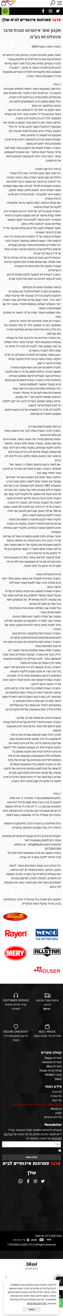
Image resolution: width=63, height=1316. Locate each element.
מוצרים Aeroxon (52, 1062)
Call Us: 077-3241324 (48, 1236)
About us (56, 1109)
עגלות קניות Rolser (50, 1070)
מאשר (31, 1309)
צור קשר (57, 1100)
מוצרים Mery (54, 1066)
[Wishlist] (10, 3)
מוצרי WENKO (53, 1075)
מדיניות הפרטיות (36, 1303)
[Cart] (3, 3)
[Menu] (59, 3)
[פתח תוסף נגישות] (59, 1281)
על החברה (56, 1096)
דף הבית (57, 1092)
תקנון (58, 1113)
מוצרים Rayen (53, 1058)
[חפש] (52, 3)
